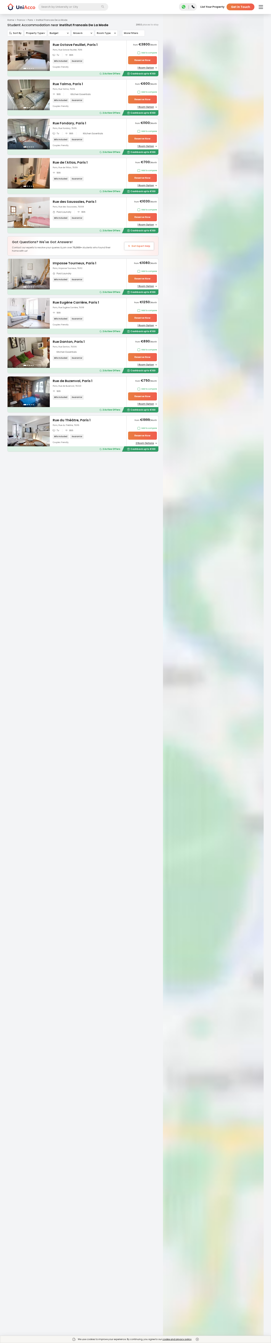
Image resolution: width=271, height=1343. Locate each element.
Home (10, 20)
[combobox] (73, 7)
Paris (30, 20)
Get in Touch (240, 7)
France (21, 20)
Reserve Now (142, 60)
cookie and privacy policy (177, 1339)
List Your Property (212, 7)
